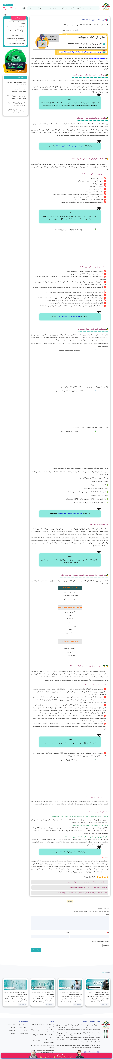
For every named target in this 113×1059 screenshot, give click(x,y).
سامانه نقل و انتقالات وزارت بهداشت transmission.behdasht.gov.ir (45, 1051)
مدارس (96, 8)
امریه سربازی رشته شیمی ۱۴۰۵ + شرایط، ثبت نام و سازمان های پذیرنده (16, 111)
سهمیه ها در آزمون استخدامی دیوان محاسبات (17, 44)
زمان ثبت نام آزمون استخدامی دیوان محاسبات (17, 22)
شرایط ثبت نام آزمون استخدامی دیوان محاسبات (16, 31)
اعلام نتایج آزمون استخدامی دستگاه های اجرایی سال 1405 (42, 1046)
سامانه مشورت (11, 1030)
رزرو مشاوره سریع (23, 1025)
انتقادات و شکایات (23, 1028)
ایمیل (67, 933)
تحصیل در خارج (66, 8)
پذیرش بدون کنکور (82, 8)
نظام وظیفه (57, 8)
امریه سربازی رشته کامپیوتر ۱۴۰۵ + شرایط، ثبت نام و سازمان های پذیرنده (15, 97)
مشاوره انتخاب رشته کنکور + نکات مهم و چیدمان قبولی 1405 (16, 83)
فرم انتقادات (39, 8)
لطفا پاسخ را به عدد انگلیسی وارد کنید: (100, 941)
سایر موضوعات (48, 8)
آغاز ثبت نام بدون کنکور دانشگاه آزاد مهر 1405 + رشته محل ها (42, 1026)
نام (108, 933)
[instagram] (85, 1052)
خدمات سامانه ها (96, 25)
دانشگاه (74, 8)
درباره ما (26, 1030)
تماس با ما (31, 8)
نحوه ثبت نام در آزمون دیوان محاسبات (16, 35)
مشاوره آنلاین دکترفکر (22, 1033)
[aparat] (98, 1052)
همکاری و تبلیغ (11, 1025)
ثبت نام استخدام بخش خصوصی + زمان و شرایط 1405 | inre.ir (42, 1031)
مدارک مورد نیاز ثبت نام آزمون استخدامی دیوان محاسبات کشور (16, 39)
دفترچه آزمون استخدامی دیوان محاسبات (15, 27)
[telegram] (93, 1052)
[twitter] (89, 1052)
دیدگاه (107, 914)
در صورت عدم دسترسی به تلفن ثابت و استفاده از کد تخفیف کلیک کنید (81, 52)
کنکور (91, 8)
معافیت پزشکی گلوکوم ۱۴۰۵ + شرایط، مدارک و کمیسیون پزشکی (17, 104)
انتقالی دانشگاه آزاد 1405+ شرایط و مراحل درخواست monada (43, 1041)
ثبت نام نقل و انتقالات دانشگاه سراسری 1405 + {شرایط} (42, 1036)
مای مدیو (13, 1033)
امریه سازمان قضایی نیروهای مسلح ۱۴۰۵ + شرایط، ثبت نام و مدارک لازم (15, 90)
